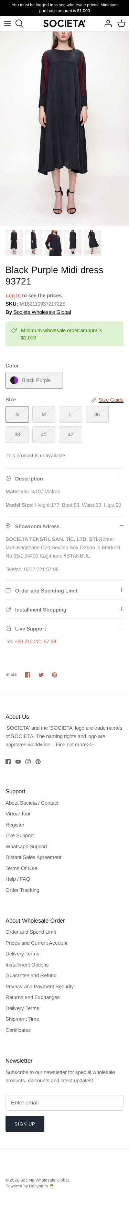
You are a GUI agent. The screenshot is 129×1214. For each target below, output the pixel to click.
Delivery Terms (23, 953)
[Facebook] (8, 761)
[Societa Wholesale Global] (64, 23)
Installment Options (27, 965)
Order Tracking (22, 890)
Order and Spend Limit (31, 932)
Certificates (18, 1030)
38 (17, 434)
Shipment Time (22, 1019)
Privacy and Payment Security (40, 986)
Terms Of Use (21, 868)
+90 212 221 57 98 (35, 641)
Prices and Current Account (36, 943)
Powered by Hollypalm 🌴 (30, 1186)
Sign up (24, 1124)
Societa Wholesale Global (42, 312)
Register (15, 825)
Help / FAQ (18, 879)
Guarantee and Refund (31, 975)
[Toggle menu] (7, 23)
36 (97, 414)
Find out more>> (74, 744)
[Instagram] (28, 761)
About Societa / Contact (32, 803)
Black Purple (36, 380)
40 (43, 434)
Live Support (20, 835)
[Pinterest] (38, 761)
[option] (64, 128)
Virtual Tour (18, 813)
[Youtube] (18, 761)
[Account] (106, 23)
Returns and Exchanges (33, 997)
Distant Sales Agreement (33, 857)
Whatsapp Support (26, 846)
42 (70, 434)
